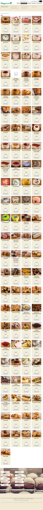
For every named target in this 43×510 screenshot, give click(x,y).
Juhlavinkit (33, 3)
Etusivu (2, 13)
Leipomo (29, 3)
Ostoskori (38, 1)
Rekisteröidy (35, 1)
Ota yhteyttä (39, 3)
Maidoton (35, 6)
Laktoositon (15, 6)
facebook (21, 1)
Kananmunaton (25, 6)
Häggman (6, 3)
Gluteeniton (25, 8)
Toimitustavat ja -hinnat (19, 500)
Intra (21, 501)
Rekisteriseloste (27, 500)
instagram (23, 1)
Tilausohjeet (15, 500)
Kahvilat (18, 3)
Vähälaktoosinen (16, 8)
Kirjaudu (32, 1)
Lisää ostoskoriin (5, 31)
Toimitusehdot (23, 500)
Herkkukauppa (24, 3)
